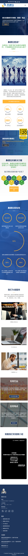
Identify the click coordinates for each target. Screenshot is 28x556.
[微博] (22, 5)
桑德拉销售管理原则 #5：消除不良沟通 (9, 537)
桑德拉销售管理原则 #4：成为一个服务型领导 (11, 541)
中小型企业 (5, 523)
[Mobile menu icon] (25, 5)
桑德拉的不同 (6, 528)
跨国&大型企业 (6, 521)
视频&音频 (5, 530)
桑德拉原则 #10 (4, 545)
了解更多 (6, 24)
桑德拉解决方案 (6, 518)
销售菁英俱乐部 (6, 526)
